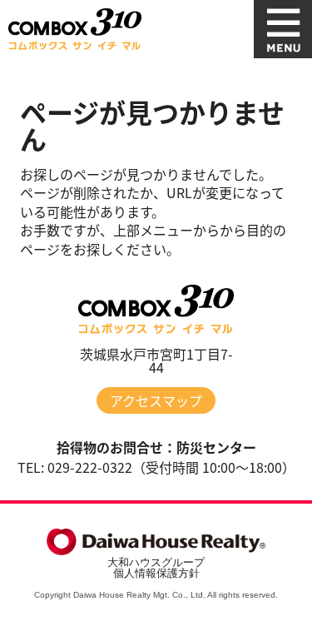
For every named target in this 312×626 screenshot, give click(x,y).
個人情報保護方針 (156, 573)
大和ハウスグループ (156, 562)
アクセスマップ (156, 400)
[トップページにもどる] (74, 29)
